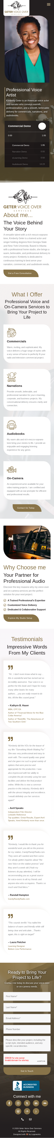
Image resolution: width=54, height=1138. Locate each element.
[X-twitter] (27, 1103)
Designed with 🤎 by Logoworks (27, 1134)
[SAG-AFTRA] (36, 1111)
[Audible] (27, 1111)
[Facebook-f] (9, 1103)
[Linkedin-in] (36, 1103)
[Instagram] (18, 1103)
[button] (48, 4)
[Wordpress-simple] (18, 1111)
